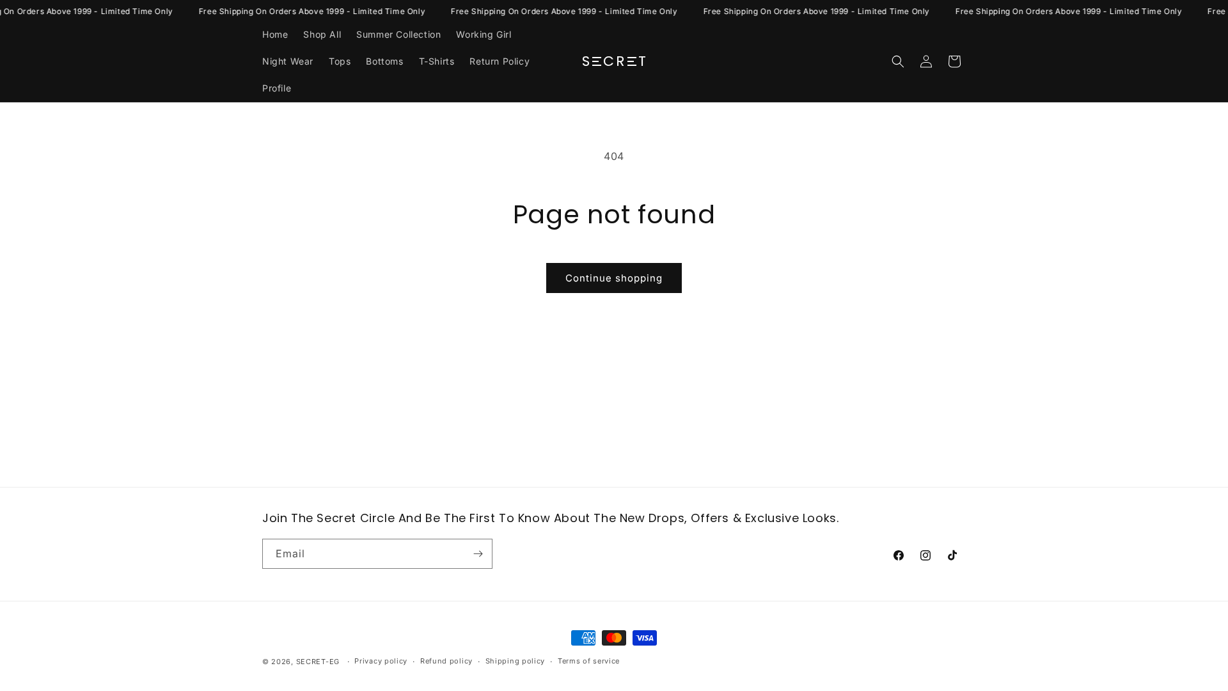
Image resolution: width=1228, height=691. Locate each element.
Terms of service (589, 660)
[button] (898, 61)
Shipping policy (515, 660)
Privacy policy (380, 660)
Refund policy (446, 660)
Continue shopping (614, 278)
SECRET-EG (318, 661)
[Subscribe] (478, 554)
